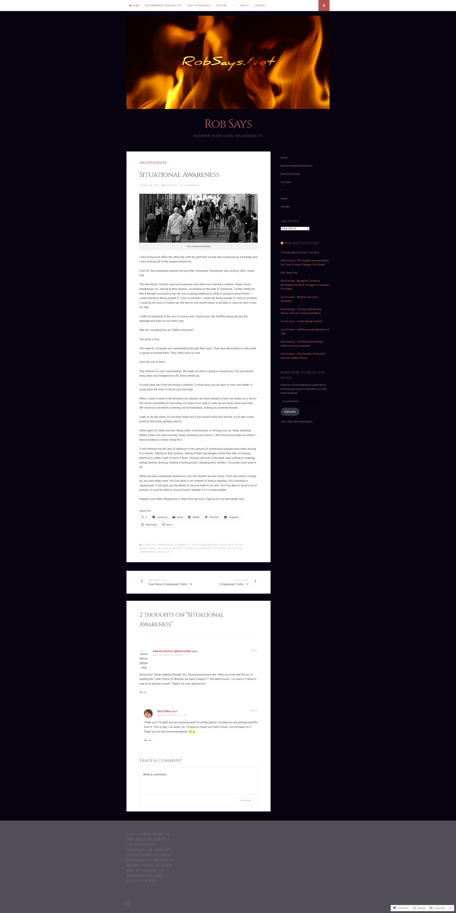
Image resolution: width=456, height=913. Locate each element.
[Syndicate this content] (282, 243)
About (244, 5)
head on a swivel (231, 544)
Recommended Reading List (163, 5)
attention (149, 544)
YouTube (221, 5)
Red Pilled (164, 711)
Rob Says (228, 124)
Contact (260, 5)
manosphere (147, 548)
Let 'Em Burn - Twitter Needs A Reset (301, 321)
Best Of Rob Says (199, 5)
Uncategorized (153, 163)
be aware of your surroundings (196, 544)
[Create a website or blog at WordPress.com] (127, 904)
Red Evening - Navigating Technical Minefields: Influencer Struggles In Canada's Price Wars (305, 284)
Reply (254, 650)
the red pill (164, 551)
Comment (245, 800)
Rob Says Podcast (301, 243)
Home (135, 5)
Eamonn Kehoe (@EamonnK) (172, 651)
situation (219, 548)
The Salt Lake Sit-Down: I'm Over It (300, 252)
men (160, 548)
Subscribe (290, 411)
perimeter (190, 548)
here (190, 499)
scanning (205, 548)
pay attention (173, 548)
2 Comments (191, 185)
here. (242, 499)
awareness (165, 544)
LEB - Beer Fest (289, 272)
